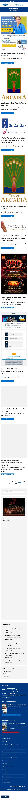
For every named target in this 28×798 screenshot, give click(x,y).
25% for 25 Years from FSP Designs (12, 648)
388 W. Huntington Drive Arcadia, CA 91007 (16, 695)
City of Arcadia (6, 738)
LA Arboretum (6, 754)
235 (9, 483)
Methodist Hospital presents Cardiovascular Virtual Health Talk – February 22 (12, 463)
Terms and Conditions (17, 789)
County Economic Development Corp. (11, 748)
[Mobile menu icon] (25, 4)
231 (12, 481)
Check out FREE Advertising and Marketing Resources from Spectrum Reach (12, 371)
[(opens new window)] (14, 516)
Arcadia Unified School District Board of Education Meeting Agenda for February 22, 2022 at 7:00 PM (13, 238)
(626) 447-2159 (14, 1)
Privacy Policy (9, 789)
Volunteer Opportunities (8, 766)
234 (24, 481)
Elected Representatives (8, 776)
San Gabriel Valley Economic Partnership (12, 744)
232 (16, 481)
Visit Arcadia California (8, 751)
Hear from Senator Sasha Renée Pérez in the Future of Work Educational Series (14, 642)
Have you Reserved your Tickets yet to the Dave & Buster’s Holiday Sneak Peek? (14, 636)
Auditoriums (6, 769)
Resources (5, 763)
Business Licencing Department (10, 757)
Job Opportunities (7, 779)
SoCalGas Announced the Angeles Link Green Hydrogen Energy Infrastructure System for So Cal (13, 140)
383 (16, 483)
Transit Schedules (7, 782)
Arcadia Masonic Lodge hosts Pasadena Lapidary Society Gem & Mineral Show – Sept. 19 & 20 (14, 628)
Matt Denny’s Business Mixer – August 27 (14, 660)
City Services (6, 773)
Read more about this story (7, 63)
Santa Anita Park (7, 741)
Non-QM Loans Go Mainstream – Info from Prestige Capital (14, 654)
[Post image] (3, 626)
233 (20, 481)
